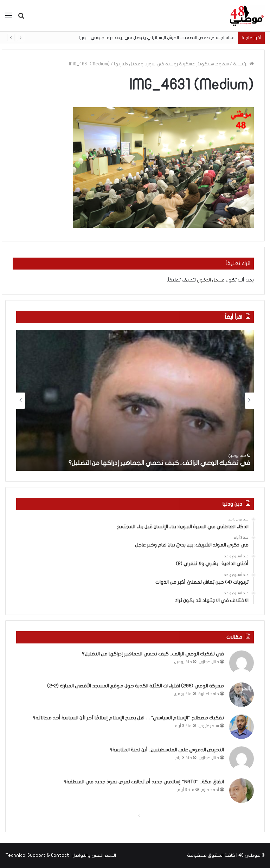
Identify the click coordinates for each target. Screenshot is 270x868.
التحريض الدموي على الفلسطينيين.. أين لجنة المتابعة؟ (167, 749)
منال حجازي (209, 662)
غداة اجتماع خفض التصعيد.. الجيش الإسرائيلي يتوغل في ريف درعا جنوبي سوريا (156, 37)
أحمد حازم (210, 790)
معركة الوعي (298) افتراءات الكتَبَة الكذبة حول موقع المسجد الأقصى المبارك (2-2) (135, 685)
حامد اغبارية (209, 694)
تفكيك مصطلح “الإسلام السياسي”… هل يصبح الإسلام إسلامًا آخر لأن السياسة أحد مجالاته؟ (128, 717)
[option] (135, 400)
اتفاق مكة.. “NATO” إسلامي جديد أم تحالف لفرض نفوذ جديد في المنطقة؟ (144, 781)
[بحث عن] (21, 18)
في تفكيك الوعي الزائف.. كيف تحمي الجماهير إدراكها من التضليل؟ (159, 463)
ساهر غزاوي (209, 726)
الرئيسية (241, 63)
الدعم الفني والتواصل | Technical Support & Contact (60, 855)
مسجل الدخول (211, 280)
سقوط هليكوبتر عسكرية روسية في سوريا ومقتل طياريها (171, 63)
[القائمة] (8, 18)
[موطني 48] (247, 15)
